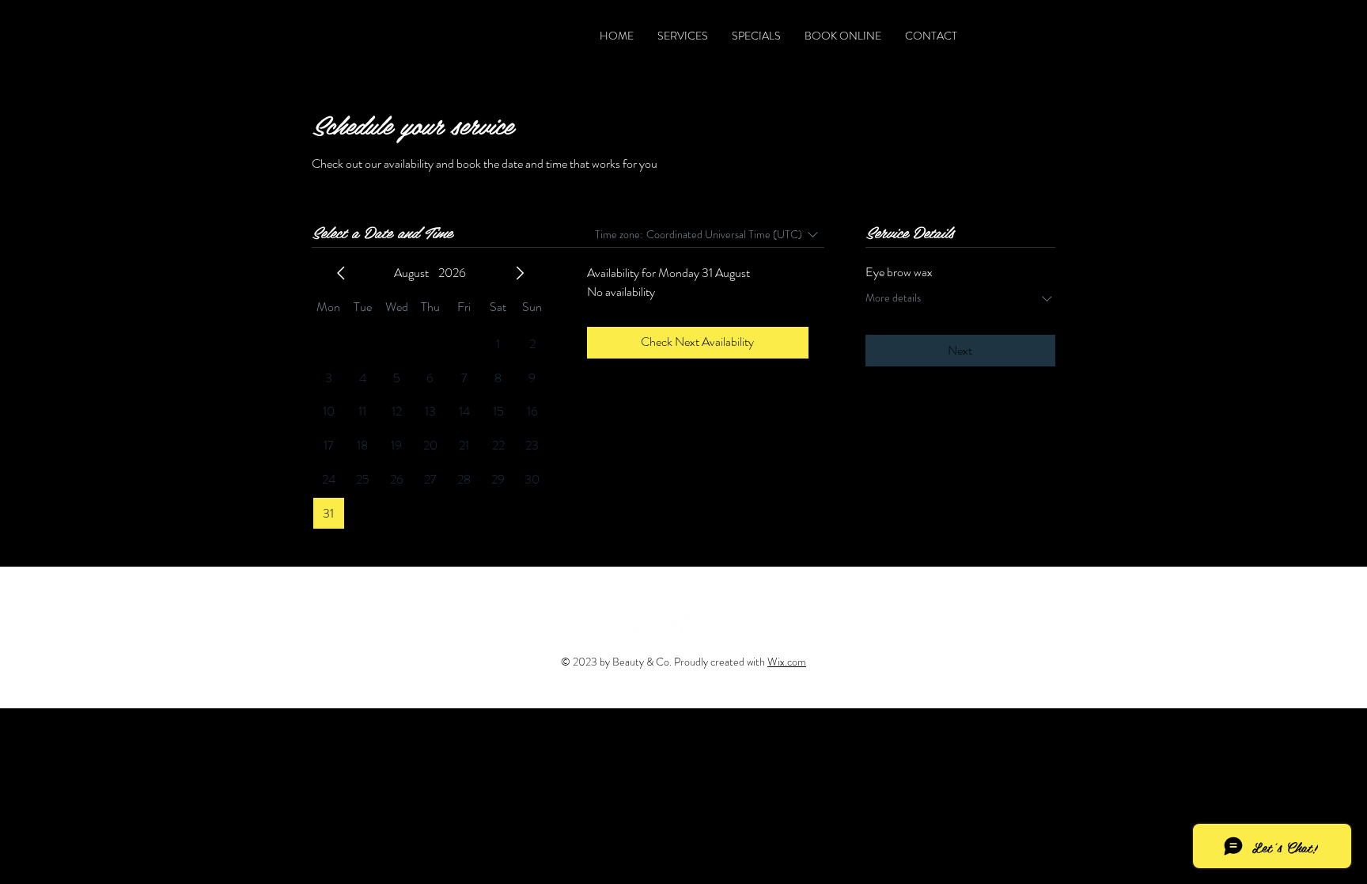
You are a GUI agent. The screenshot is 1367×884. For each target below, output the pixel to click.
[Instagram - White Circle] (719, 626)
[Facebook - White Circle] (647, 626)
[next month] (519, 273)
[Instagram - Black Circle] (1045, 35)
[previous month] (340, 273)
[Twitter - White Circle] (683, 626)
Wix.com (786, 662)
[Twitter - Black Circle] (1017, 35)
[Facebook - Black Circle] (988, 35)
